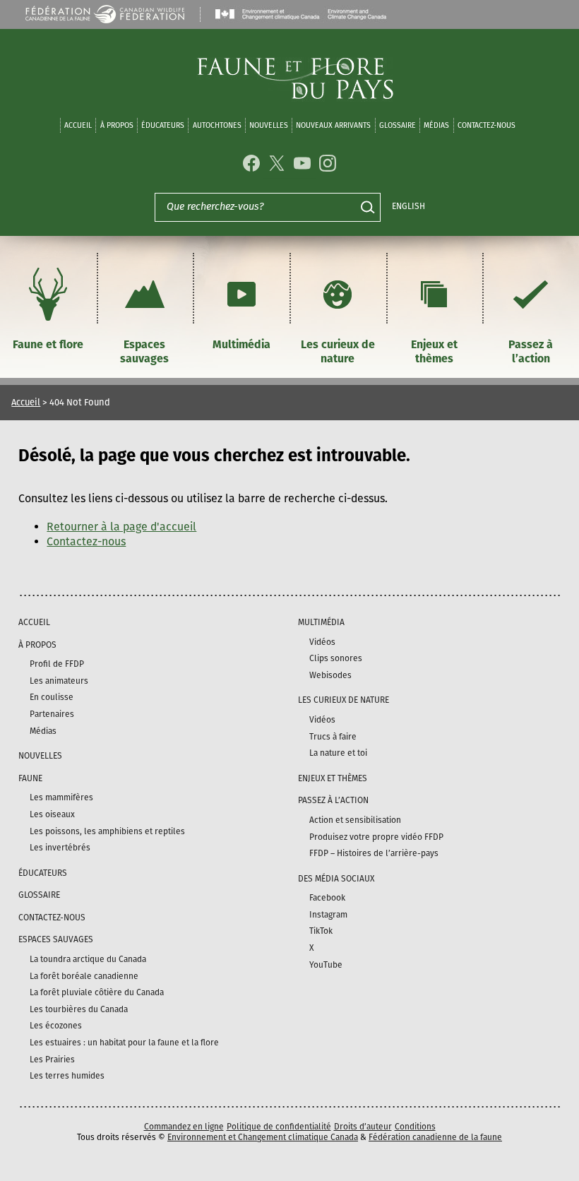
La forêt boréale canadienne (84, 976)
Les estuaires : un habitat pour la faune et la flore (124, 1043)
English (408, 206)
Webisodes (330, 675)
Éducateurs (162, 125)
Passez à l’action (530, 352)
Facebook (327, 898)
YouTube (325, 965)
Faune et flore (48, 344)
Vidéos (322, 642)
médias (436, 125)
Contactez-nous (486, 125)
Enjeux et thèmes (434, 352)
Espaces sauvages (144, 352)
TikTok (321, 931)
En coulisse (51, 697)
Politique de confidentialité (279, 1127)
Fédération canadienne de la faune (435, 1137)
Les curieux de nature (338, 352)
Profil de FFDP (57, 664)
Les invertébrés (60, 848)
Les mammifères (61, 797)
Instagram (328, 915)
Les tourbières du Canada (79, 1009)
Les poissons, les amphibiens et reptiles (107, 831)
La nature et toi (338, 753)
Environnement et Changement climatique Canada (262, 1137)
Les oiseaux (52, 814)
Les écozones (56, 1026)
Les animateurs (59, 681)
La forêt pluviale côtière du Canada (97, 992)
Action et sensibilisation (355, 820)
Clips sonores (335, 658)
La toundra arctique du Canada (88, 959)
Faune (30, 778)
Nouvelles (268, 125)
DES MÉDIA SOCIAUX (336, 879)
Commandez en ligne (184, 1127)
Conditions (415, 1127)
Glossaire (397, 125)
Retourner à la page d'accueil (121, 526)
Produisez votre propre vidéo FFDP (376, 837)
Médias (43, 731)
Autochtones (217, 125)
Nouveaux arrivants (333, 125)
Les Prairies (52, 1059)
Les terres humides (67, 1076)
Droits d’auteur (363, 1127)
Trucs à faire (333, 737)
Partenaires (52, 714)
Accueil (78, 125)
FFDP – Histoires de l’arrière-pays (373, 853)
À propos (116, 125)
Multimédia (241, 344)
